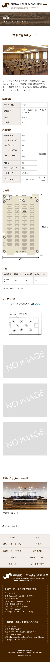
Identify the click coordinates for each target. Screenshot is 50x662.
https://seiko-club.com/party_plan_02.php (27, 637)
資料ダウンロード (37, 558)
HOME (12, 538)
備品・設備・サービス (12, 544)
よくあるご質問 (37, 564)
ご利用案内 (37, 551)
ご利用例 (37, 544)
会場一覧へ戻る (12, 526)
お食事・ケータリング (12, 551)
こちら (37, 304)
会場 (37, 538)
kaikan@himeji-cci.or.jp (20, 601)
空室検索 (12, 558)
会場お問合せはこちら (14, 604)
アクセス (12, 564)
